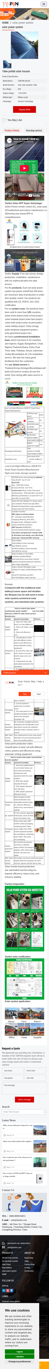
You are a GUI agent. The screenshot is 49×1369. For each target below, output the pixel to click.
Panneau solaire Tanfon (11, 1301)
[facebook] (11, 1290)
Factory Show (29, 1264)
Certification (29, 1271)
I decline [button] (20, 1356)
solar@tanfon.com (14, 1220)
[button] (45, 123)
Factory (27, 1268)
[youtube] (7, 1290)
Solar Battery (7, 1268)
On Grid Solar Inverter (10, 1261)
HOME (5, 22)
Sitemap (5, 1286)
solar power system (9, 1271)
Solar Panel (6, 1264)
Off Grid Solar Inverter (10, 1258)
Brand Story (28, 1258)
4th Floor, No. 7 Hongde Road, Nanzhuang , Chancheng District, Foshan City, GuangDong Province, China (22, 1227)
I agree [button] (19, 1351)
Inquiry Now (24, 109)
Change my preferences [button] (19, 1361)
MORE (4, 1274)
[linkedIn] (3, 1290)
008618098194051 (14, 1216)
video (26, 1261)
